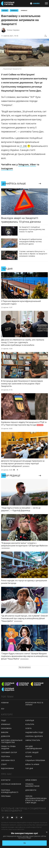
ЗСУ (2, 709)
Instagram (7, 168)
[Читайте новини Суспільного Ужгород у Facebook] (3, 817)
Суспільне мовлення (11, 784)
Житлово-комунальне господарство (12, 741)
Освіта (28, 728)
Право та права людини (8, 747)
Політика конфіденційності (9, 791)
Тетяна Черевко (13, 30)
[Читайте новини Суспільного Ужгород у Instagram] (7, 817)
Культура (29, 724)
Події (3, 720)
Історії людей (32, 752)
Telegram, (23, 164)
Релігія (28, 756)
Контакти (5, 780)
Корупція (29, 720)
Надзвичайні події (34, 732)
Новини (5, 703)
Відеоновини (7, 768)
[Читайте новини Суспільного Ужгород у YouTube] (12, 817)
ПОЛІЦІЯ (4, 10)
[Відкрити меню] (47, 3)
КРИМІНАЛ (14, 10)
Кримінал (24, 10)
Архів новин (31, 780)
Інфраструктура (32, 740)
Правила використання (32, 785)
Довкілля (5, 736)
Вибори (4, 732)
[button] (25, 146)
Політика (5, 756)
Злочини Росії (8, 760)
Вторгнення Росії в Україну (34, 704)
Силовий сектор (9, 752)
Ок (24, 843)
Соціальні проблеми (35, 760)
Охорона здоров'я (34, 736)
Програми (6, 796)
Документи (30, 790)
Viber (33, 164)
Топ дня (29, 768)
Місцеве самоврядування (33, 747)
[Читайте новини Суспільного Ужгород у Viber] (16, 817)
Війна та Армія (32, 764)
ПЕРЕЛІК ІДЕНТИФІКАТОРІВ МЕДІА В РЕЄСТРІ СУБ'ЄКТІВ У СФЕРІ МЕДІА (36, 799)
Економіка (6, 728)
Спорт (4, 764)
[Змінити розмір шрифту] (45, 36)
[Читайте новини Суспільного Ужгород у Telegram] (21, 817)
